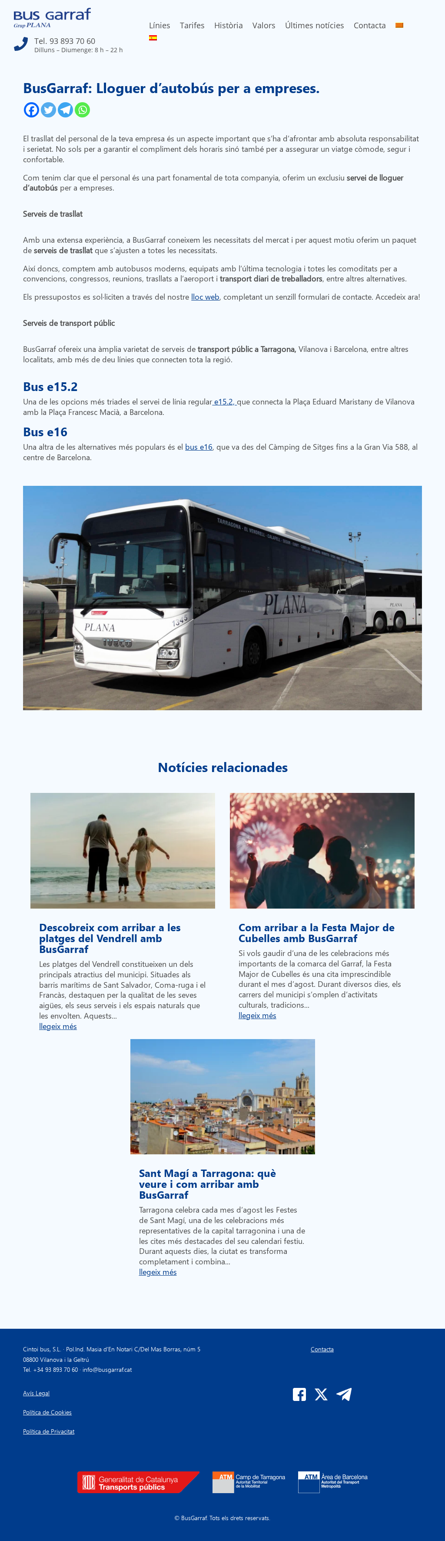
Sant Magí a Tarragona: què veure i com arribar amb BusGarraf (207, 1183)
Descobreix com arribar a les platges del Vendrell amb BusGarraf (110, 938)
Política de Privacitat (48, 1431)
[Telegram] (65, 109)
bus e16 (199, 446)
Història (228, 26)
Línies (159, 26)
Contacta (370, 26)
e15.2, (224, 401)
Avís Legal (36, 1393)
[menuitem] (399, 27)
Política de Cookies (47, 1412)
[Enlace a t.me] (344, 1398)
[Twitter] (48, 109)
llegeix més (58, 1025)
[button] (76, 41)
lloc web (205, 296)
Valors (264, 26)
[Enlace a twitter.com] (321, 1398)
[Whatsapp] (82, 109)
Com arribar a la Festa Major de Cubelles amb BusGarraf (317, 932)
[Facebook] (31, 109)
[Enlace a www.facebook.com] (299, 1398)
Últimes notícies (314, 26)
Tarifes (192, 26)
